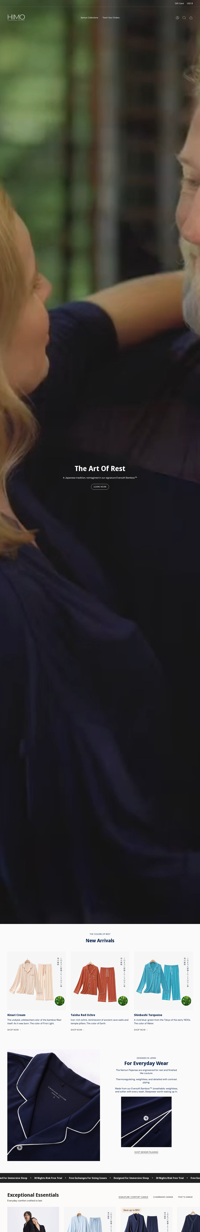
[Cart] (191, 17)
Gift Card (179, 3)
